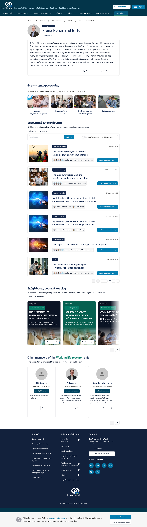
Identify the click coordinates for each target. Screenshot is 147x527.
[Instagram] (104, 465)
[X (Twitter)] (97, 472)
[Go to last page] (118, 281)
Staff (70, 21)
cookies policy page (57, 518)
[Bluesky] (91, 472)
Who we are (56, 21)
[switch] (84, 137)
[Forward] (117, 350)
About (42, 21)
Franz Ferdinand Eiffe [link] (87, 21)
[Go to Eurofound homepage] (7, 5)
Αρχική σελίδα (8, 13)
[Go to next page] (113, 281)
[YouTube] (110, 465)
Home (30, 21)
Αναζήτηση (69, 137)
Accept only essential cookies (121, 522)
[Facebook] (97, 465)
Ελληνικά (141, 7)
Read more (53, 342)
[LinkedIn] (91, 465)
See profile (45, 408)
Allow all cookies (121, 517)
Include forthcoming (92, 137)
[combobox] (109, 137)
